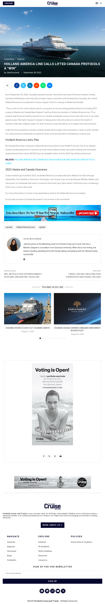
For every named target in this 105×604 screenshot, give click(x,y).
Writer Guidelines (45, 551)
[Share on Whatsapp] (43, 85)
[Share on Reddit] (36, 85)
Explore (44, 537)
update (42, 227)
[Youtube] (58, 591)
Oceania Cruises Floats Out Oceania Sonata (28, 328)
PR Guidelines (43, 546)
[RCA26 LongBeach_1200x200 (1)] (52, 477)
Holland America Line (26, 227)
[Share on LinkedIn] (30, 85)
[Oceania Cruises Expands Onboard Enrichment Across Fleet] (77, 308)
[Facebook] (42, 591)
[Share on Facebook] (17, 85)
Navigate (13, 537)
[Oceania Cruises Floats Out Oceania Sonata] (27, 308)
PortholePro (11, 560)
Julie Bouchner (13, 72)
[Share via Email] (49, 85)
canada (9, 227)
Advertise (42, 542)
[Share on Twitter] (23, 85)
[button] (7, 315)
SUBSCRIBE (9, 3)
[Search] (100, 3)
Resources (42, 555)
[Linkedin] (47, 591)
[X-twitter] (63, 591)
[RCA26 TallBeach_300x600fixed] (52, 364)
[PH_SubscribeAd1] (52, 207)
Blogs (9, 555)
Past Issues (11, 551)
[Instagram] (52, 591)
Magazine (11, 546)
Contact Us (42, 560)
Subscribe (11, 542)
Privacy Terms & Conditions (81, 542)
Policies (76, 537)
